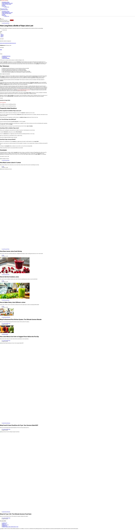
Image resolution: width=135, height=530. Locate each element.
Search (11, 20)
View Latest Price (3, 102)
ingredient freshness (6, 56)
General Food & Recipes (6, 317)
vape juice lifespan (5, 58)
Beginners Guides (5, 2)
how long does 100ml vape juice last (24, 89)
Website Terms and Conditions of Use (10, 526)
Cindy (1, 49)
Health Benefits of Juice (7, 3)
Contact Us (6, 16)
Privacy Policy (5, 524)
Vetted (3, 5)
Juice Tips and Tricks (6, 4)
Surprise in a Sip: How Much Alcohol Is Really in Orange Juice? (8, 43)
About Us (4, 15)
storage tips (4, 57)
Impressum (4, 525)
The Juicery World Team (6, 323)
